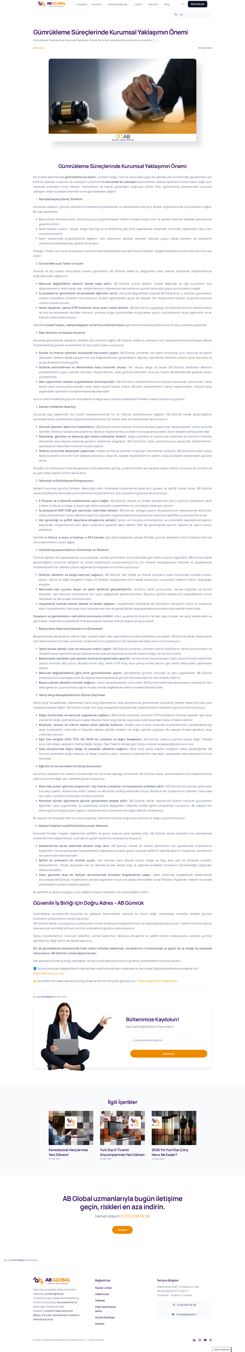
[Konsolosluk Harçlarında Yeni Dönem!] (71, 1128)
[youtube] (205, 1340)
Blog (167, 4)
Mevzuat (153, 4)
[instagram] (199, 1340)
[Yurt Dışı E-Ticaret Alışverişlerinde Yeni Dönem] (122, 1128)
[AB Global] (53, 4)
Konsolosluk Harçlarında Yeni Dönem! (68, 1152)
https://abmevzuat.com (48, 973)
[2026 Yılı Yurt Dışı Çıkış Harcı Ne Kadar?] (174, 1128)
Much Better (141, 1340)
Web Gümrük (197, 4)
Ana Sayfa (82, 4)
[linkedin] (194, 1340)
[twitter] (210, 1340)
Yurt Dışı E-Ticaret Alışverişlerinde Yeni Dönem (122, 1152)
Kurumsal (96, 4)
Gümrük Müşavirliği (117, 4)
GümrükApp (47, 996)
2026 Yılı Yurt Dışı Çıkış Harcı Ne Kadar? (170, 1152)
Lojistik (138, 4)
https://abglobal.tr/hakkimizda (157, 981)
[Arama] (182, 4)
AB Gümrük (38, 47)
